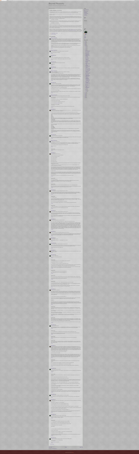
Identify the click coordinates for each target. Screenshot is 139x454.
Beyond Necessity (56, 3)
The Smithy (85, 14)
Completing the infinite (87, 60)
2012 (85, 45)
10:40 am (52, 80)
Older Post (81, 447)
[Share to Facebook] (61, 33)
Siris (84, 10)
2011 (85, 92)
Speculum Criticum (86, 11)
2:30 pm (52, 252)
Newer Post (50, 447)
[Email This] (59, 33)
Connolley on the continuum (87, 71)
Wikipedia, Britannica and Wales (87, 55)
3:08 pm (52, 357)
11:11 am (52, 194)
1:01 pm (52, 397)
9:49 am (52, 53)
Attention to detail (87, 81)
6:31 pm (52, 412)
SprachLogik (85, 12)
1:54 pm (52, 334)
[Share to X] (60, 33)
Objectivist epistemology (87, 59)
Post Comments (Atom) (54, 448)
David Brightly (52, 109)
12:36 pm (52, 273)
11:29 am (52, 203)
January (86, 91)
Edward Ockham (53, 55)
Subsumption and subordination (87, 78)
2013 (85, 44)
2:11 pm (52, 343)
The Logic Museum (86, 13)
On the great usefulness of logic (87, 65)
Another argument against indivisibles (87, 75)
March (86, 89)
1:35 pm (52, 328)
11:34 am (52, 208)
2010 (85, 93)
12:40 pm (52, 322)
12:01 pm (52, 315)
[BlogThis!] (60, 33)
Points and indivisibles (87, 70)
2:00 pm (52, 338)
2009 (85, 94)
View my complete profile (85, 37)
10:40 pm (52, 435)
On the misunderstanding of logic (87, 64)
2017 (85, 41)
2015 (85, 43)
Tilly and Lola (85, 15)
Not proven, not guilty (87, 68)
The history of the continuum (87, 76)
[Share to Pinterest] (62, 33)
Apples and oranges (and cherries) (87, 54)
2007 (85, 96)
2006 (85, 97)
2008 (85, 95)
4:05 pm (52, 132)
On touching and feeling (87, 69)
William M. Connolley (53, 50)
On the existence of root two (87, 67)
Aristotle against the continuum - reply (87, 80)
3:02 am (52, 150)
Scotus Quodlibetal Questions (87, 87)
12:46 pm (52, 229)
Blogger (73, 452)
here (55, 170)
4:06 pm (52, 304)
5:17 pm (52, 138)
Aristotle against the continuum (87, 82)
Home (66, 447)
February (86, 90)
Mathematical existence (86, 61)
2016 (85, 42)
